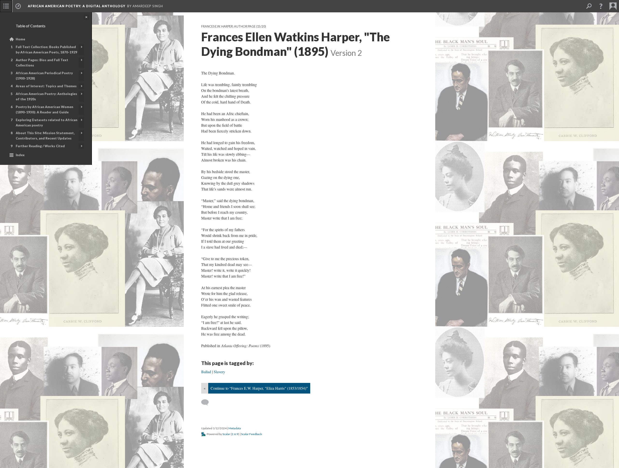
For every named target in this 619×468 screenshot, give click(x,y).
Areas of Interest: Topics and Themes (46, 86)
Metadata (234, 428)
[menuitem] (6, 6)
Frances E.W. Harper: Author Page (228, 26)
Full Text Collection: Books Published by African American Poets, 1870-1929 (46, 49)
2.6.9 (235, 434)
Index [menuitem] (20, 155)
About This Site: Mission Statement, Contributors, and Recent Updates (45, 135)
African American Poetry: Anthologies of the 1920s (46, 96)
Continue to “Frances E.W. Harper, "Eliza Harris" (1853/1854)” (259, 388)
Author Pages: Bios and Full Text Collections (42, 62)
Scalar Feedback (251, 434)
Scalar (226, 434)
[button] (601, 6)
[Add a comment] (207, 402)
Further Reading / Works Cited (40, 146)
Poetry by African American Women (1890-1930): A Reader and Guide (44, 109)
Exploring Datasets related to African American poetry (46, 122)
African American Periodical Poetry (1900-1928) (44, 75)
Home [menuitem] (20, 39)
